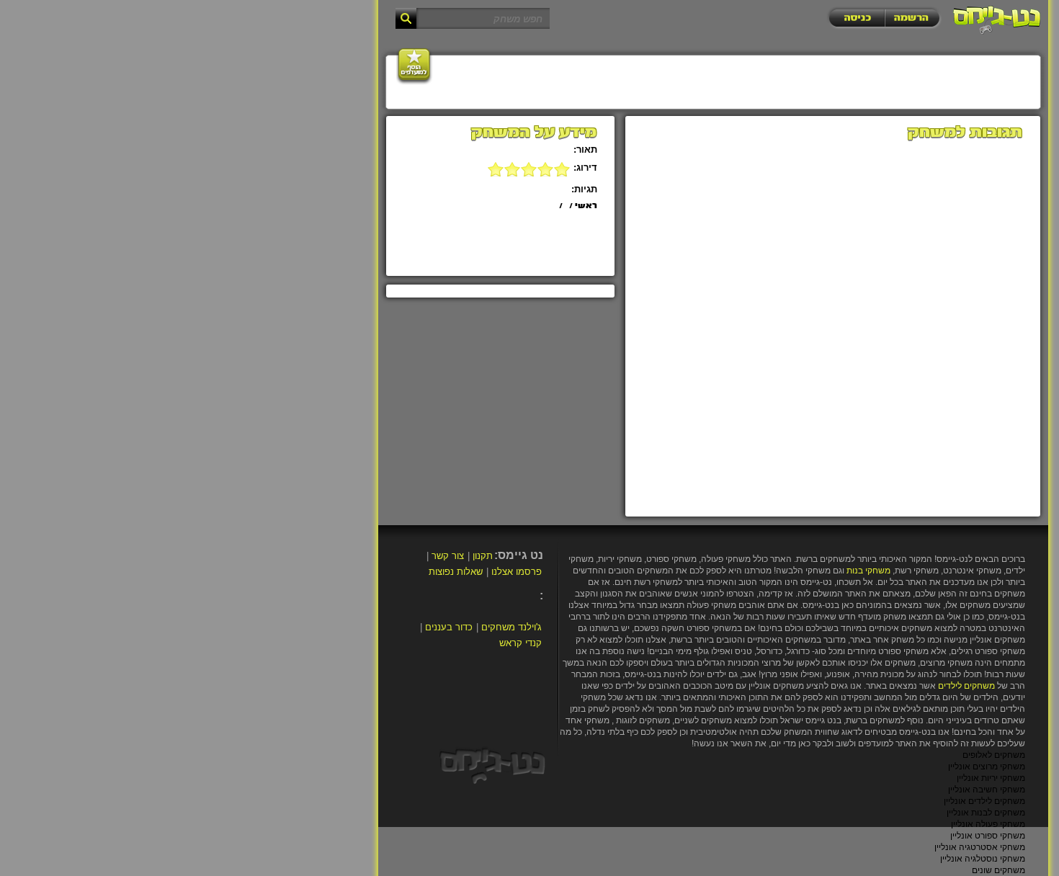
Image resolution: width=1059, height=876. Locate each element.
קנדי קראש (520, 643)
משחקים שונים (998, 870)
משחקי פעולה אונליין (988, 824)
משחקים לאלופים (993, 755)
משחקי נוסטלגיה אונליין (982, 859)
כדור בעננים (449, 627)
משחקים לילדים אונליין (984, 801)
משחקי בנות (868, 571)
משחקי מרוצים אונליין (986, 766)
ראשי (586, 206)
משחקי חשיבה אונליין (986, 790)
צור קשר (448, 555)
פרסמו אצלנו (516, 571)
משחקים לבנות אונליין (986, 813)
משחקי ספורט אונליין (987, 836)
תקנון (483, 555)
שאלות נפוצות (456, 571)
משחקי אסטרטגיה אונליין (979, 847)
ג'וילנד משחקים (511, 627)
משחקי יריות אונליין (991, 778)
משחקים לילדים (966, 686)
